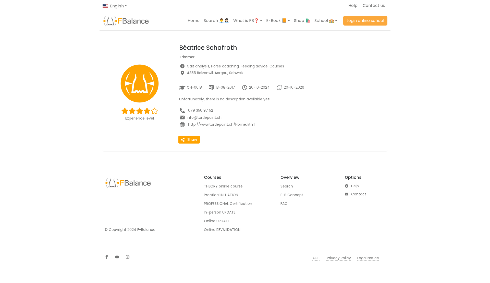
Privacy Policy (338, 258)
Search (286, 186)
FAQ (284, 203)
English (117, 6)
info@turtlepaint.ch (204, 117)
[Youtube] (117, 257)
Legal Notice (368, 258)
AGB (316, 258)
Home (194, 20)
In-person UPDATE (220, 212)
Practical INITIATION (221, 194)
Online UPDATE (217, 220)
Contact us (374, 5)
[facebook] (107, 257)
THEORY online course (223, 186)
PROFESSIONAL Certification (228, 203)
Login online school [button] (365, 20)
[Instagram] (128, 257)
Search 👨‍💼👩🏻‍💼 (216, 20)
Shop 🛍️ (302, 20)
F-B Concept (291, 194)
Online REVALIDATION (222, 229)
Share (192, 139)
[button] (247, 21)
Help (353, 5)
